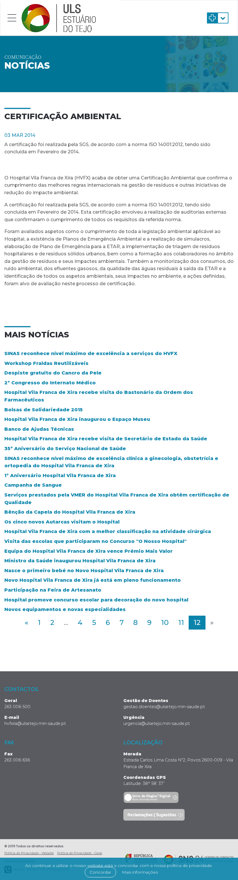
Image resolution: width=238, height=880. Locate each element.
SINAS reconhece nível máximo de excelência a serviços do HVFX (90, 353)
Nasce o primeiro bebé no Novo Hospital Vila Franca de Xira (84, 570)
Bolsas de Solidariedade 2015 (43, 409)
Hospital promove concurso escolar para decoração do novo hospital (96, 600)
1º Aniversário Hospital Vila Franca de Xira (60, 475)
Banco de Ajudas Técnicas (39, 429)
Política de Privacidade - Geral (79, 853)
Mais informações (140, 872)
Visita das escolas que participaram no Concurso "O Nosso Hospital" (95, 541)
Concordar (100, 872)
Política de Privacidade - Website (29, 853)
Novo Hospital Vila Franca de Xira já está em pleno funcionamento (92, 580)
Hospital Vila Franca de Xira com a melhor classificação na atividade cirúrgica (107, 531)
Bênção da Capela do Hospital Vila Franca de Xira (69, 512)
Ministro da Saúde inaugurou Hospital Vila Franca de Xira (80, 560)
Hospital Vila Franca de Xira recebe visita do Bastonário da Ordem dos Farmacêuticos (98, 396)
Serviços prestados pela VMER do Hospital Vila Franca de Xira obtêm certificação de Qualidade (116, 498)
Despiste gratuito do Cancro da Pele (53, 373)
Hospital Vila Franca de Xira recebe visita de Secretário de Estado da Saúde (105, 438)
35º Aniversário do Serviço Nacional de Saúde (65, 448)
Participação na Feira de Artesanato (52, 590)
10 (165, 622)
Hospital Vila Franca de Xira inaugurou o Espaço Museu (77, 419)
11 (181, 622)
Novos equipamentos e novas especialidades (65, 609)
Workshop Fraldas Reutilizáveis (46, 363)
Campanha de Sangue (33, 485)
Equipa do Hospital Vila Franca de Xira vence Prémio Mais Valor (88, 551)
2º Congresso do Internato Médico (50, 383)
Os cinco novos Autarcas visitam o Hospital (62, 522)
